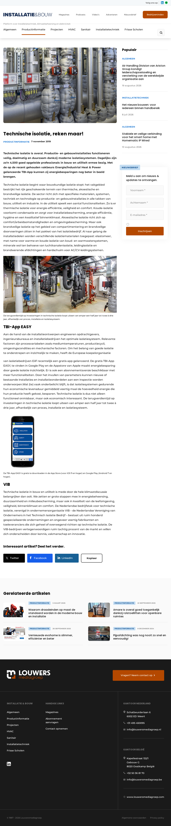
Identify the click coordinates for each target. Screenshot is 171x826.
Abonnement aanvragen (54, 720)
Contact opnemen (57, 728)
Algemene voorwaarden (134, 817)
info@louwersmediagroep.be (144, 779)
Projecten (57, 29)
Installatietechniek (107, 29)
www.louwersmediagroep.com (145, 796)
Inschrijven (145, 231)
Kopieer (92, 558)
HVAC (72, 29)
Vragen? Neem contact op (136, 675)
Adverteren (111, 14)
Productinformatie (33, 29)
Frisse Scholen (134, 29)
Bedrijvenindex (155, 14)
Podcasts (80, 14)
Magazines (64, 14)
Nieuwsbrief (130, 14)
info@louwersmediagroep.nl (144, 729)
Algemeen (9, 29)
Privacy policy (157, 817)
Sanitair (86, 29)
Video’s (95, 14)
